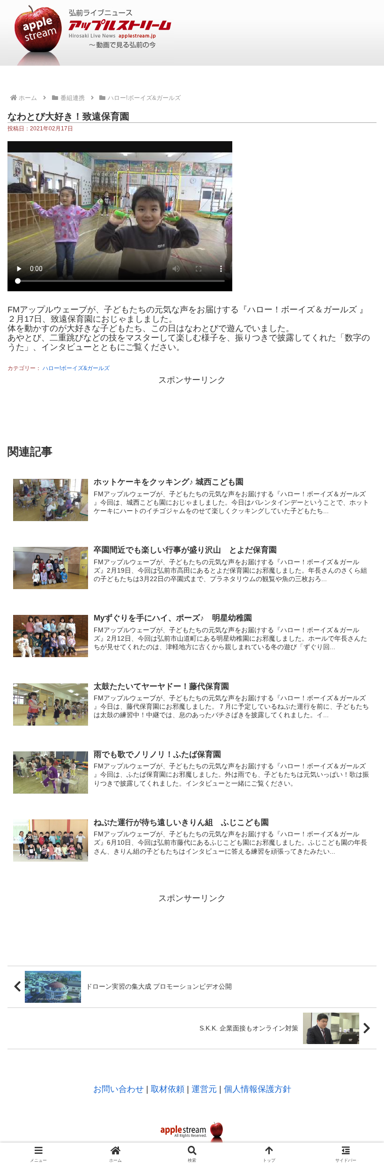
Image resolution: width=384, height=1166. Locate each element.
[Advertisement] (192, 408)
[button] (355, 1072)
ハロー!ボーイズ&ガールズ (76, 368)
